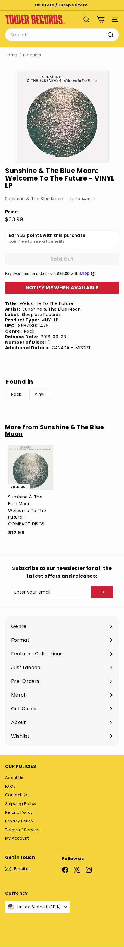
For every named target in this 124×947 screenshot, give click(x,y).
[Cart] (101, 19)
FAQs (10, 786)
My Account (17, 838)
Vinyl (39, 394)
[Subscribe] (102, 592)
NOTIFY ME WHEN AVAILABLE (62, 287)
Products (32, 54)
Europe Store (73, 5)
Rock (16, 394)
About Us (14, 778)
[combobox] (62, 35)
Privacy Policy (19, 821)
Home (11, 54)
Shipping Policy (20, 803)
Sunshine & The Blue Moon (34, 199)
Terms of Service (22, 830)
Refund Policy (19, 812)
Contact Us (16, 795)
